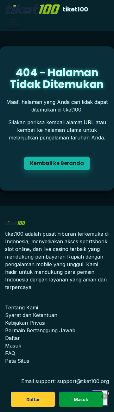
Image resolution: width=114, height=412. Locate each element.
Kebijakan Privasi (25, 323)
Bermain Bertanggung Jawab (40, 330)
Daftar (12, 338)
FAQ (10, 353)
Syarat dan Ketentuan (31, 315)
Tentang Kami (21, 307)
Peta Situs (17, 361)
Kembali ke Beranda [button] (57, 163)
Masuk (13, 345)
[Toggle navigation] (14, 22)
